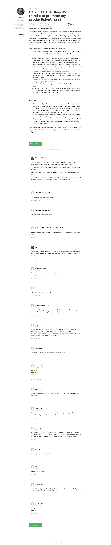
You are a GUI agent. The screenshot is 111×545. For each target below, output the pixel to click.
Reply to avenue (34, 278)
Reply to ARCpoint (35, 200)
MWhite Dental (39, 484)
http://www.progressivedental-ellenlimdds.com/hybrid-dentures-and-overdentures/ (53, 333)
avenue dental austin (40, 268)
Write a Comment (36, 144)
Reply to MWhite (35, 494)
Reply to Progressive (35, 338)
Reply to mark (34, 457)
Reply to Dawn (34, 398)
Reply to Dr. (33, 439)
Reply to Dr (33, 237)
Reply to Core (34, 513)
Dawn (36, 389)
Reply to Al (33, 258)
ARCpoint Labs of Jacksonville (43, 210)
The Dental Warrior (40, 158)
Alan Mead (21, 17)
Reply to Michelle (35, 315)
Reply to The (34, 183)
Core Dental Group (40, 504)
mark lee (37, 449)
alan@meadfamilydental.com (41, 130)
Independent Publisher (50, 542)
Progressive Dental (40, 325)
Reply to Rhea (34, 474)
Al (36, 247)
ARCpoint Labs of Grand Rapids (43, 193)
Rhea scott (38, 467)
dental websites (34, 8)
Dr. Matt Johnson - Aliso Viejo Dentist (45, 428)
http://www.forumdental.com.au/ (39, 376)
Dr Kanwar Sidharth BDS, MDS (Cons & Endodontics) (49, 228)
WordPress (63, 542)
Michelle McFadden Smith (42, 305)
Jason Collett (38, 408)
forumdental (38, 366)
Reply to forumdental (36, 379)
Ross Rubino (38, 348)
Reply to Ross (34, 356)
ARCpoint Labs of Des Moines (43, 288)
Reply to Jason (34, 418)
